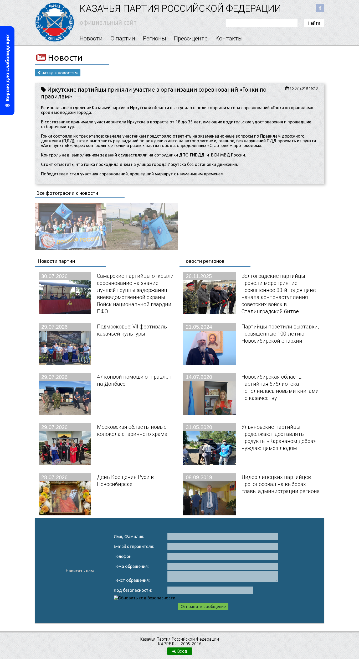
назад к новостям (59, 72)
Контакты (229, 38)
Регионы (154, 38)
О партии (122, 38)
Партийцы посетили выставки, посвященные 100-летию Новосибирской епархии (280, 333)
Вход (181, 651)
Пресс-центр (191, 38)
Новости (91, 38)
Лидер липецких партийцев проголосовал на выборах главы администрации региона (281, 484)
